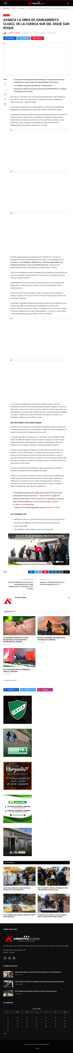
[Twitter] (5, 89)
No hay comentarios (41, 33)
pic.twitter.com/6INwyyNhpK (23, 504)
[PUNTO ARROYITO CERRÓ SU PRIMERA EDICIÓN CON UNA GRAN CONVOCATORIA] (54, 876)
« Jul (4, 1033)
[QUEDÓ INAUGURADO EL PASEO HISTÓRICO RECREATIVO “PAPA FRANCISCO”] (19, 876)
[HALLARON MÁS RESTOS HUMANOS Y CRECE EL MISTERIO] (19, 657)
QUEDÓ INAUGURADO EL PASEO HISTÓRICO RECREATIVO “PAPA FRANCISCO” (17, 889)
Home (37, 1048)
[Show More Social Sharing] (46, 38)
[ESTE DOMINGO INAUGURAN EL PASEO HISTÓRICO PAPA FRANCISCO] (19, 903)
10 (8, 1021)
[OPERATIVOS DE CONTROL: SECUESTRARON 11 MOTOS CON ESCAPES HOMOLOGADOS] (54, 903)
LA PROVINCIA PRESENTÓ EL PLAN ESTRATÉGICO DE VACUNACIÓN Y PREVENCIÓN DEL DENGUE (15, 640)
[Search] (68, 3)
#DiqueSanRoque (46, 496)
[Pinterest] (5, 99)
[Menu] (5, 3)
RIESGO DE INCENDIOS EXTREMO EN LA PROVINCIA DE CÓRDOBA (51, 639)
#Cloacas (55, 502)
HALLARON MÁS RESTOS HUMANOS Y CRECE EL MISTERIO (17, 670)
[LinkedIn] (5, 94)
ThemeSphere (45, 1044)
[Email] (5, 104)
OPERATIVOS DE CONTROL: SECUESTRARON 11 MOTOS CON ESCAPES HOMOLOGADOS (53, 916)
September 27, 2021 (52, 507)
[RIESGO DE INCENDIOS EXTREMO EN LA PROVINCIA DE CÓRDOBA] (54, 625)
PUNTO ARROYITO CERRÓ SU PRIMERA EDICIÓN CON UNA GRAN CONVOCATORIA (53, 889)
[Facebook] (5, 84)
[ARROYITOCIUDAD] (36, 3)
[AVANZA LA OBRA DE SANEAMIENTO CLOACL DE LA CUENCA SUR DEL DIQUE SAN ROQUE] (36, 58)
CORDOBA (6, 15)
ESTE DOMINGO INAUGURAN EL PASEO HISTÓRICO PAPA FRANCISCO (19, 916)
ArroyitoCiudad (14, 33)
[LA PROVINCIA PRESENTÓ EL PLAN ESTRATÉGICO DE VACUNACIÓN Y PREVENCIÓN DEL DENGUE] (19, 625)
